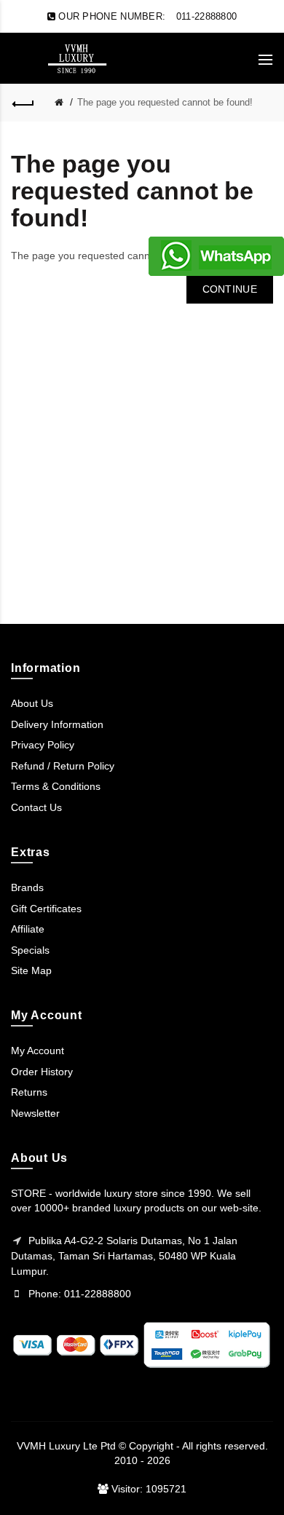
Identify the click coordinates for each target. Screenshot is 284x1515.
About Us (32, 703)
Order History (42, 1071)
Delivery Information (57, 724)
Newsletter (35, 1113)
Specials (30, 950)
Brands (27, 887)
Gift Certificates (46, 908)
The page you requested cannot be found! (165, 102)
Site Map (31, 970)
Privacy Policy (42, 745)
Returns (29, 1092)
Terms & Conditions (55, 786)
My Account (37, 1050)
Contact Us (36, 807)
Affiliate (27, 929)
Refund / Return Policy (62, 766)
